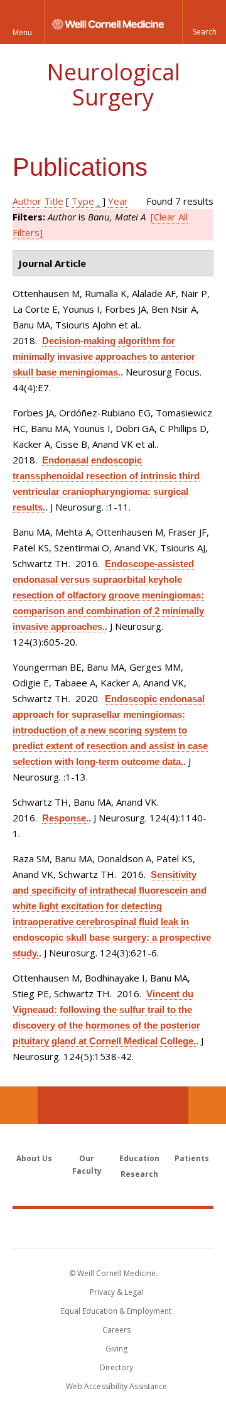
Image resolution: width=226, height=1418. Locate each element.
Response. (65, 818)
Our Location (19, 1105)
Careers (116, 1329)
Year (118, 201)
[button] (204, 22)
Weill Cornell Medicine (113, 1227)
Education (139, 1158)
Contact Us (207, 1105)
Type (83, 201)
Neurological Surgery (113, 84)
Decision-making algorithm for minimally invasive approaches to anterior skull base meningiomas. (104, 356)
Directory (116, 1367)
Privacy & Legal (116, 1292)
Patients (192, 1158)
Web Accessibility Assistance (116, 1386)
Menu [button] (22, 32)
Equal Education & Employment (116, 1311)
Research (139, 1174)
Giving (116, 1348)
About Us (34, 1158)
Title (53, 201)
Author (27, 201)
